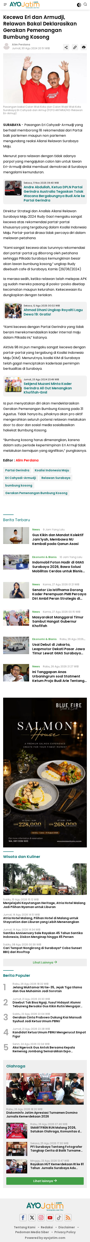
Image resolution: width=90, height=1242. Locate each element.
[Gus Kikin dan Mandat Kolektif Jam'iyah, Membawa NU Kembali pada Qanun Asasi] (16, 537)
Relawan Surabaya (55, 478)
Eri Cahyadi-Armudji (20, 478)
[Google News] (59, 1217)
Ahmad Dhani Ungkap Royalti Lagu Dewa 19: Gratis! (53, 312)
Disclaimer (66, 1227)
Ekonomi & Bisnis (44, 557)
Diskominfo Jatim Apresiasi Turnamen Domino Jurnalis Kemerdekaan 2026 (42, 1114)
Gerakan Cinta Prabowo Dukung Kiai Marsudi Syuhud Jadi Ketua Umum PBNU (47, 1019)
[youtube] (50, 1217)
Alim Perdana (21, 44)
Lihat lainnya (43, 1181)
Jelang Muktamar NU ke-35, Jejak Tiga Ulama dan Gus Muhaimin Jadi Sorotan (47, 989)
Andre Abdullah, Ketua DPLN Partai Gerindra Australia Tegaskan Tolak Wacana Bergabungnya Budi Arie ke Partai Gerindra (54, 194)
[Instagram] (41, 1217)
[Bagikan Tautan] (66, 47)
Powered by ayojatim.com (45, 1238)
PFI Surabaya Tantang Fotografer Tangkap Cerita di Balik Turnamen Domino (56, 1148)
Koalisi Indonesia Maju (52, 470)
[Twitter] (32, 1217)
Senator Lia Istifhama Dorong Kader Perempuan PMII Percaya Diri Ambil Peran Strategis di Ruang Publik (59, 596)
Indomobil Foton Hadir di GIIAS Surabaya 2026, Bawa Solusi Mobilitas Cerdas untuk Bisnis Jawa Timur (58, 569)
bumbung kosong (18, 485)
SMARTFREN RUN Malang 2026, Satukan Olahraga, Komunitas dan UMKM (57, 1129)
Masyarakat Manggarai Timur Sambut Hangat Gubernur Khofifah (58, 621)
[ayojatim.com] (24, 4)
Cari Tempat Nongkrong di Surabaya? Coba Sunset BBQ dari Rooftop (42, 950)
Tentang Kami (24, 1227)
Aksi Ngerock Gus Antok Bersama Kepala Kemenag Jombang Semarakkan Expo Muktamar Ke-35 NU (44, 1049)
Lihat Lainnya (43, 962)
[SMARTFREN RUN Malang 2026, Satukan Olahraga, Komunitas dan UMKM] (16, 1131)
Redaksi (47, 1227)
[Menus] (5, 4)
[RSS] (68, 1217)
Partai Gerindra (17, 470)
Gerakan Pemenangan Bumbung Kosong (36, 493)
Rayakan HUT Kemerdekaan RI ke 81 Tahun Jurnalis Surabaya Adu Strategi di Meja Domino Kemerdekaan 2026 (57, 1166)
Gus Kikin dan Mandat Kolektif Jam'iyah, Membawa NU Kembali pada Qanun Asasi (58, 539)
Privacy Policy (65, 1232)
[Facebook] (23, 1217)
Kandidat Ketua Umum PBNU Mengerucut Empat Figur (49, 1034)
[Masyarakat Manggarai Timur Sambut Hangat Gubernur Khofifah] (16, 619)
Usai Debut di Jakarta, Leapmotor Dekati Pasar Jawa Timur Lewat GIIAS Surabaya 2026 (58, 651)
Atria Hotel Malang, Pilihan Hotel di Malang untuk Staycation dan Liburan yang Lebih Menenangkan (41, 920)
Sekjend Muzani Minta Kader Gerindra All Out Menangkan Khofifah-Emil (48, 388)
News (36, 530)
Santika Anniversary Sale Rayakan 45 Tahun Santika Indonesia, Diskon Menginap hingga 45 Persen (43, 935)
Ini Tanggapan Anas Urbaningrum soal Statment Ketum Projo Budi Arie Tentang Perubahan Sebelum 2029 (58, 678)
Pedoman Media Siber (32, 1232)
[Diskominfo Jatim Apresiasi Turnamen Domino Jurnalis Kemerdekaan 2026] (45, 1089)
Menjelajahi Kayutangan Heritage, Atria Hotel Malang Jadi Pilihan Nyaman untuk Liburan (44, 905)
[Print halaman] (84, 47)
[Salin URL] (75, 47)
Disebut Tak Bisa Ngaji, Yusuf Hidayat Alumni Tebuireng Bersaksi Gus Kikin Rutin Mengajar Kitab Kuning (47, 1004)
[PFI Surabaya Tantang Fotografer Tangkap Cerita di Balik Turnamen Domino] (16, 1149)
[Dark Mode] (79, 4)
